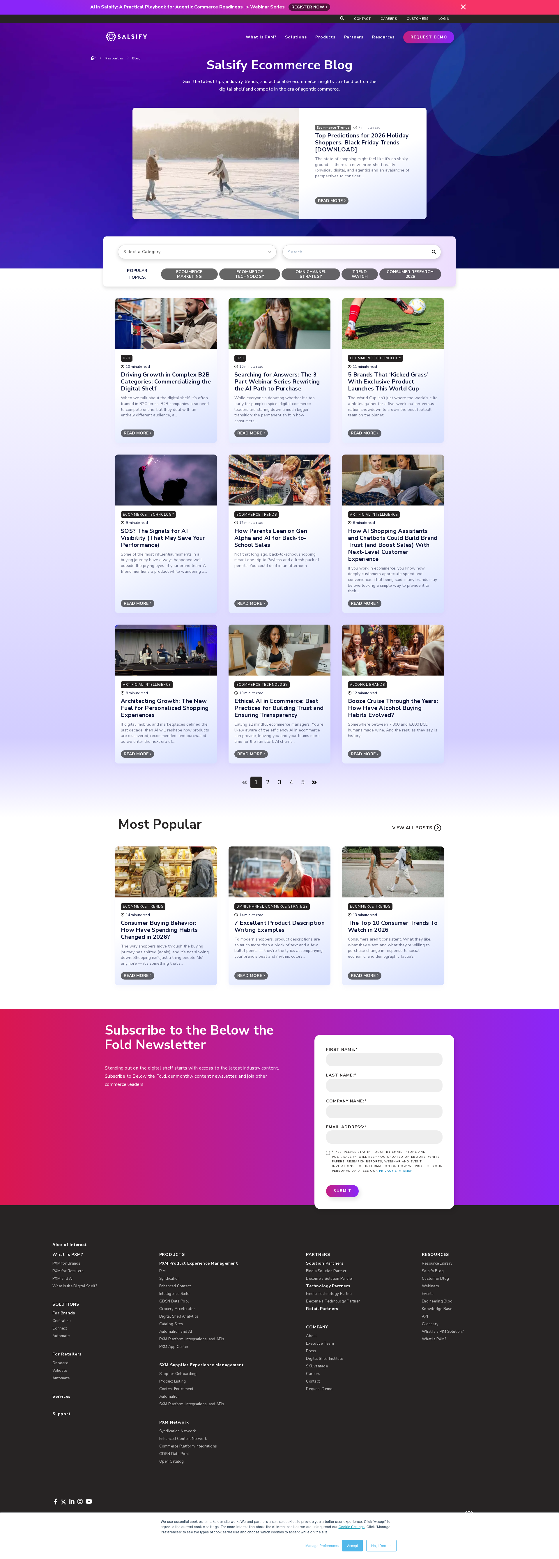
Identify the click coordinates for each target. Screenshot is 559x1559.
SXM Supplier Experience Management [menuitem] (201, 1365)
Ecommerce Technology (249, 274)
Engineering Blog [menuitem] (437, 1301)
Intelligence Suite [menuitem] (174, 1293)
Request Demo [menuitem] (319, 1389)
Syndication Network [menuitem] (177, 1431)
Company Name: (346, 1101)
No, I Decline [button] (381, 1545)
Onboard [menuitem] (60, 1363)
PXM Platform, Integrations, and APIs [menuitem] (191, 1339)
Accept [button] (352, 1545)
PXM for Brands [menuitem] (66, 1263)
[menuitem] (223, 1263)
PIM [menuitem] (162, 1271)
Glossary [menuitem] (430, 1324)
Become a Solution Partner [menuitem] (329, 1278)
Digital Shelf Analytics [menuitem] (179, 1316)
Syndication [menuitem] (169, 1278)
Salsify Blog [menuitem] (433, 1271)
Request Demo (429, 37)
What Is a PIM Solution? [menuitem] (443, 1331)
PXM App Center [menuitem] (174, 1346)
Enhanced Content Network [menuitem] (183, 1438)
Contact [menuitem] (362, 19)
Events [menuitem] (428, 1293)
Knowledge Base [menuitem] (437, 1308)
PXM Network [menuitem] (174, 1422)
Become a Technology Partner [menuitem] (333, 1301)
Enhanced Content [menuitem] (175, 1286)
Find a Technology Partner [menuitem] (329, 1293)
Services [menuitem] (61, 1396)
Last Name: (341, 1075)
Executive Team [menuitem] (320, 1343)
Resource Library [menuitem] (437, 1263)
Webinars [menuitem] (430, 1286)
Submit (342, 1191)
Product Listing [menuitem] (172, 1381)
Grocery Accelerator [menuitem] (177, 1308)
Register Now (307, 7)
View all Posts (412, 828)
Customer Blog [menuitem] (435, 1278)
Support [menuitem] (61, 1414)
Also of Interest (69, 1244)
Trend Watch (360, 274)
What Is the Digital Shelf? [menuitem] (74, 1286)
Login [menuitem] (443, 19)
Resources (114, 58)
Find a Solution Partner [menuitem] (326, 1271)
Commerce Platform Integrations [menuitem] (188, 1446)
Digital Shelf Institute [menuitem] (324, 1358)
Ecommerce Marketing (189, 274)
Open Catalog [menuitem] (171, 1461)
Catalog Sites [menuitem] (171, 1324)
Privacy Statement (397, 1171)
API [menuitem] (425, 1316)
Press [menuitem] (311, 1351)
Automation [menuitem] (169, 1396)
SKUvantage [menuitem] (317, 1366)
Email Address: (346, 1127)
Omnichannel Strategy (311, 274)
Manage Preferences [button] (322, 1545)
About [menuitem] (311, 1336)
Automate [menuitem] (61, 1336)
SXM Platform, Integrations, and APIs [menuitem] (191, 1404)
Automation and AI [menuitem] (175, 1331)
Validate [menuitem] (59, 1370)
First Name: (342, 1049)
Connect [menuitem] (59, 1328)
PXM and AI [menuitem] (62, 1278)
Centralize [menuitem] (61, 1320)
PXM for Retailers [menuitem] (68, 1271)
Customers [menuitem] (418, 19)
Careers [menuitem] (389, 19)
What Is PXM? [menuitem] (67, 1254)
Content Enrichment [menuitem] (176, 1389)
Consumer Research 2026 (410, 274)
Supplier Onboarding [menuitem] (178, 1373)
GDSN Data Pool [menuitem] (174, 1301)
